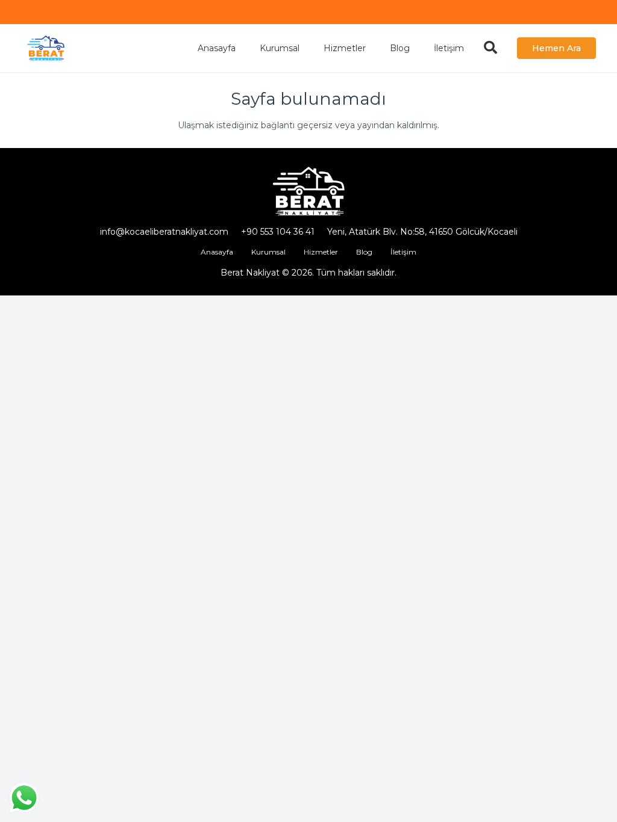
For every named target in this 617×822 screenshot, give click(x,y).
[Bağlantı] (45, 48)
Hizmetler (321, 251)
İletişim (403, 251)
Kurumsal (268, 251)
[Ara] (490, 48)
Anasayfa (217, 251)
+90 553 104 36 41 (278, 231)
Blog (364, 251)
